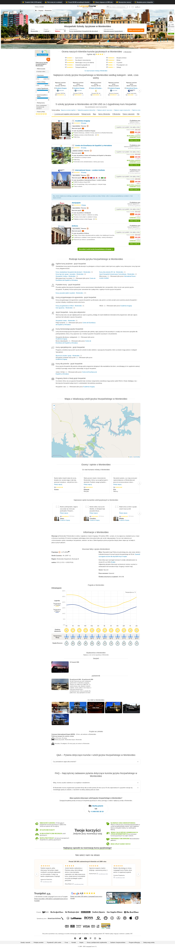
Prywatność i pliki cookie (54, 942)
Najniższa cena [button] (136, 110)
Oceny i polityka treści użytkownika (97, 942)
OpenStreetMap (137, 457)
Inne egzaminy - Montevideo (64, 308)
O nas (66, 942)
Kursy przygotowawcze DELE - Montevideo (69, 305)
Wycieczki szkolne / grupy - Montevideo (67, 355)
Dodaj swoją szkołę (148, 942)
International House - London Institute (132, 88)
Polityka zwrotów (38, 942)
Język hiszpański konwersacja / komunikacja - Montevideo (116, 274)
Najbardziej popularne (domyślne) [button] (86, 110)
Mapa (94, 114)
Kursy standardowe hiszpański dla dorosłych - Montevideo (73, 272)
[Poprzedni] (53, 114)
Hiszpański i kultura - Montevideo (65, 276)
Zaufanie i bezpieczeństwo (117, 942)
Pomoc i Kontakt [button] (39, 6)
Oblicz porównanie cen (136, 30)
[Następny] (139, 90)
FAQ (138, 114)
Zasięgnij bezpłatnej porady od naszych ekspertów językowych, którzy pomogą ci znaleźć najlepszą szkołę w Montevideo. (96, 800)
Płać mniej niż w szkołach (54, 2)
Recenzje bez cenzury (125, 2)
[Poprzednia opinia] (36, 874)
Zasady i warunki (25, 942)
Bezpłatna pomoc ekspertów (145, 2)
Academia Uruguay (61, 88)
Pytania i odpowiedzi (129, 114)
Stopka (81, 942)
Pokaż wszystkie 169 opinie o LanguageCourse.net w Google (86, 897)
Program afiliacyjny (134, 942)
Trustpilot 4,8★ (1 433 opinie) (33, 2)
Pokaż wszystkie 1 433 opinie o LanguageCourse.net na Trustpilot (51, 900)
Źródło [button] (113, 562)
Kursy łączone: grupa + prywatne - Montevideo (69, 274)
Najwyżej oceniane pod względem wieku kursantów (64, 114)
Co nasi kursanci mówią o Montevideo (96, 70)
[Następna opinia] (138, 874)
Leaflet (130, 457)
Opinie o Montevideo (104, 114)
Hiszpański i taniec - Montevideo (65, 320)
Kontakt (74, 942)
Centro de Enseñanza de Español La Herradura (97, 88)
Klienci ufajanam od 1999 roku (104, 2)
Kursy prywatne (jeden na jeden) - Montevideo (69, 293)
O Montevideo (116, 114)
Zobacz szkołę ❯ (134, 140)
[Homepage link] (35, 11)
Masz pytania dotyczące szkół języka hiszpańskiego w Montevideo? (96, 798)
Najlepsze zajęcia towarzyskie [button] (122, 110)
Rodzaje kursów (86, 114)
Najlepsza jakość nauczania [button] (104, 110)
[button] (133, 8)
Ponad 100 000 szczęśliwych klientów (78, 2)
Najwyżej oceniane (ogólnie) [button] (68, 110)
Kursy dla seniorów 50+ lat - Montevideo (111, 272)
